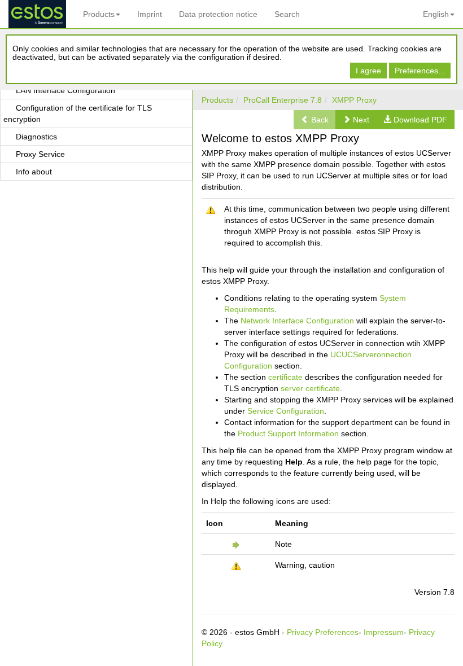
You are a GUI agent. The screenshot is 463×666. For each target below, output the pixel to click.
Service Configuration (285, 410)
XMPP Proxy (354, 99)
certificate (285, 377)
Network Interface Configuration (297, 320)
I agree (368, 70)
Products (99, 14)
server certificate (310, 388)
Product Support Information (288, 433)
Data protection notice (218, 14)
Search (287, 14)
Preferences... (420, 70)
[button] (356, 119)
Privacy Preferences (323, 632)
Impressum (384, 632)
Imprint (149, 14)
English (436, 14)
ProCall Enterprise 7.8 (282, 99)
